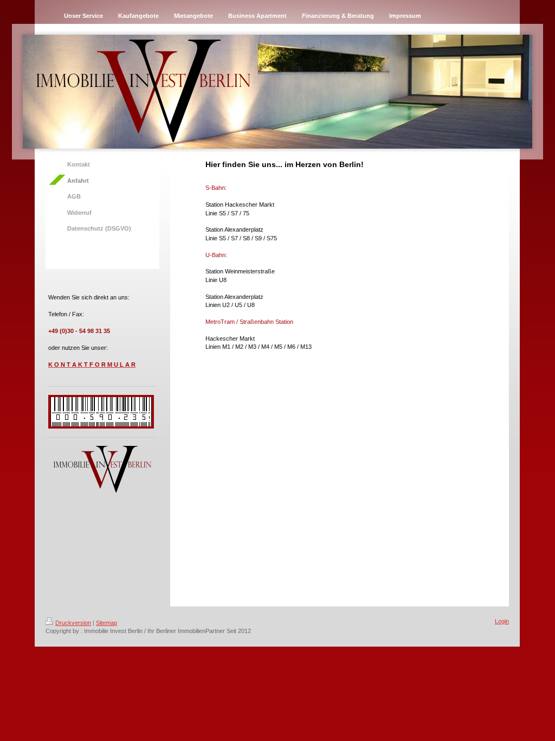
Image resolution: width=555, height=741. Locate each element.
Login (502, 621)
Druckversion (73, 622)
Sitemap (106, 622)
